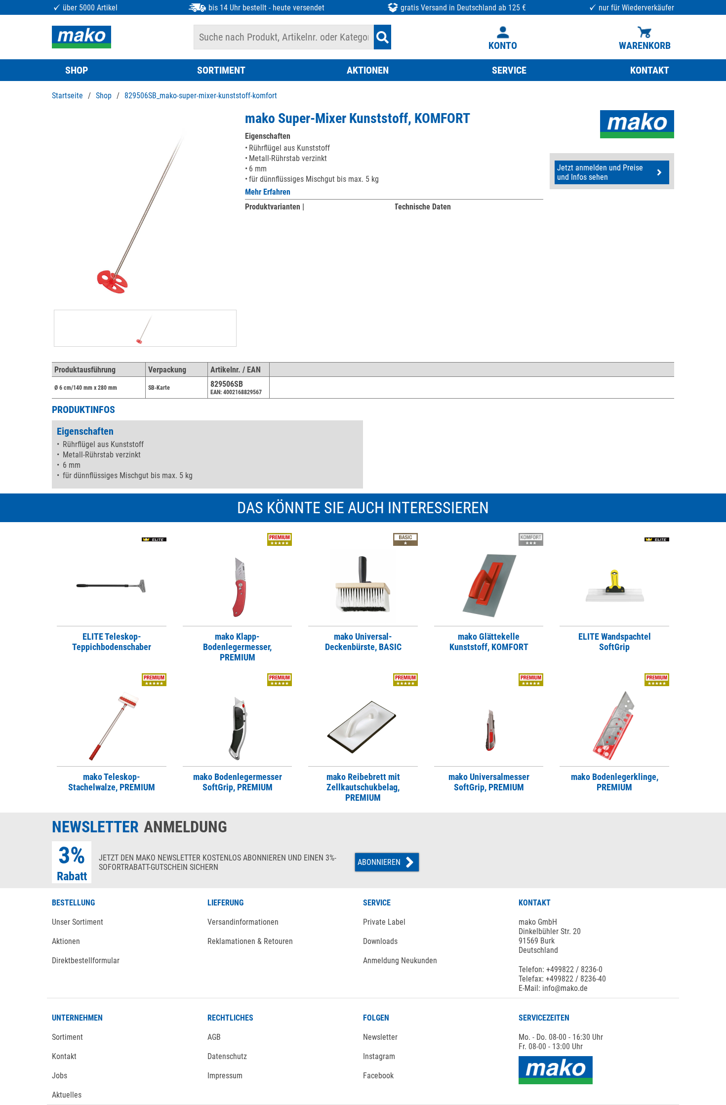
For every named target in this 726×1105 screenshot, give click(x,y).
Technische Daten (422, 206)
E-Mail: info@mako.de (553, 988)
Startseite (67, 95)
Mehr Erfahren (267, 192)
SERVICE (509, 70)
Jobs (59, 1075)
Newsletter (380, 1037)
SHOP (76, 70)
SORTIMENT (221, 70)
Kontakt (64, 1056)
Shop (104, 95)
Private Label (384, 922)
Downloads (380, 941)
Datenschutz (227, 1056)
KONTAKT (649, 70)
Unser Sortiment (77, 922)
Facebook (378, 1075)
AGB (214, 1037)
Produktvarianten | (274, 206)
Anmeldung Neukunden (400, 960)
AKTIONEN (368, 70)
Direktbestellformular (86, 960)
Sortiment (67, 1037)
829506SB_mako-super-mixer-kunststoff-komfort (200, 95)
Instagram (379, 1056)
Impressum (224, 1075)
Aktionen (66, 941)
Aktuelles (66, 1095)
